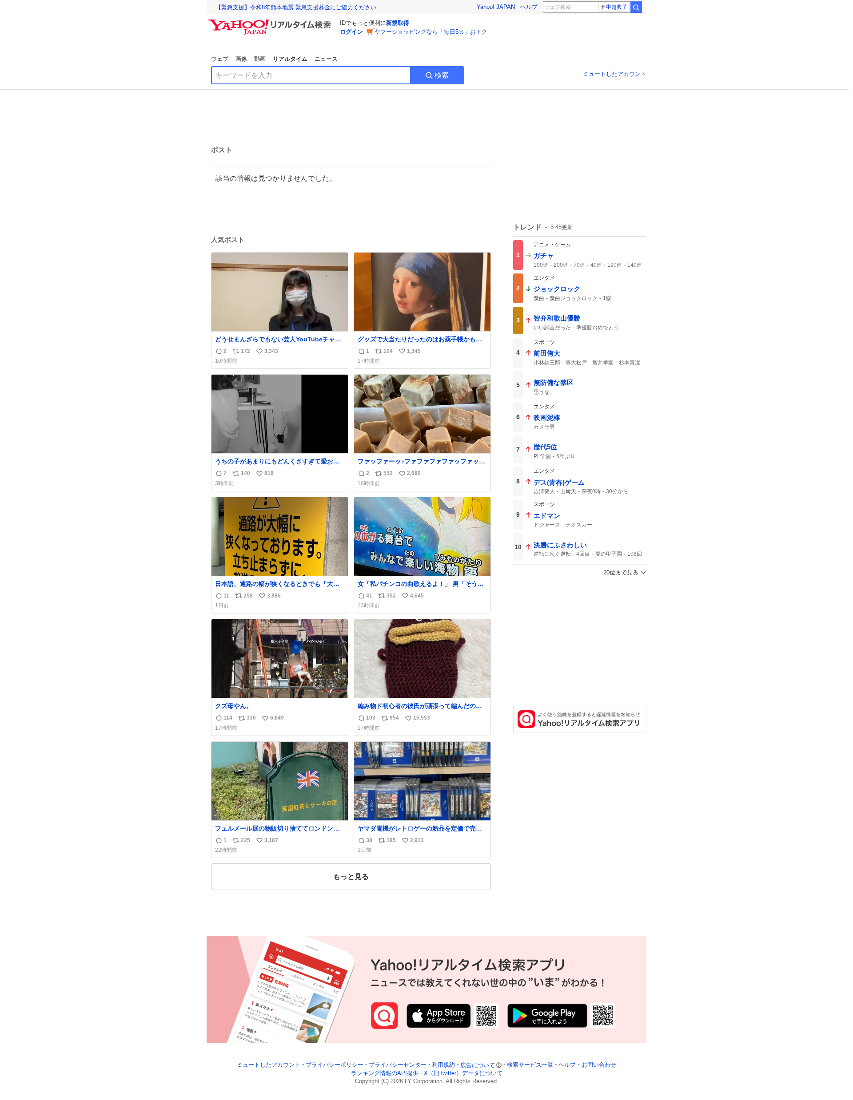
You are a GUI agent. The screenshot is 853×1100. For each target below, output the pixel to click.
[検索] (636, 7)
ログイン (351, 31)
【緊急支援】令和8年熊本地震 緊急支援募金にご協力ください (295, 7)
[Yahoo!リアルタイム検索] (271, 21)
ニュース (326, 58)
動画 (260, 58)
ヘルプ (529, 7)
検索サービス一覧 (530, 1065)
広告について (477, 1065)
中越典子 (616, 7)
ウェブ (219, 58)
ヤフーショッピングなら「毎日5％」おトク (431, 31)
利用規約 (443, 1065)
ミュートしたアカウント (614, 74)
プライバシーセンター (397, 1065)
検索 (441, 75)
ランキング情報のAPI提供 (385, 1073)
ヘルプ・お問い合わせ (587, 1065)
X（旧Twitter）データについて (463, 1073)
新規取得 (397, 23)
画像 (241, 58)
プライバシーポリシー (334, 1065)
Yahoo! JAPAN (496, 7)
